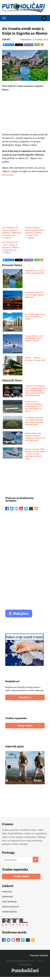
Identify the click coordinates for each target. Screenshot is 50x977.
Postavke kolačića (39, 955)
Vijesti (6, 39)
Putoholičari (25, 970)
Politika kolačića (9, 912)
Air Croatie (7, 175)
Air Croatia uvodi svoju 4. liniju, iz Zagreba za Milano (10, 245)
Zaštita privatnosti (10, 906)
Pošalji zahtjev (25, 725)
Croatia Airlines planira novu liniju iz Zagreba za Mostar (34, 230)
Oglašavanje (7, 896)
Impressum (7, 891)
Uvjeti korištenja (9, 901)
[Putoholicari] (23, 7)
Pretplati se (25, 697)
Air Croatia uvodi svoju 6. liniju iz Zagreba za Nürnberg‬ (12, 230)
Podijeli (29, 45)
